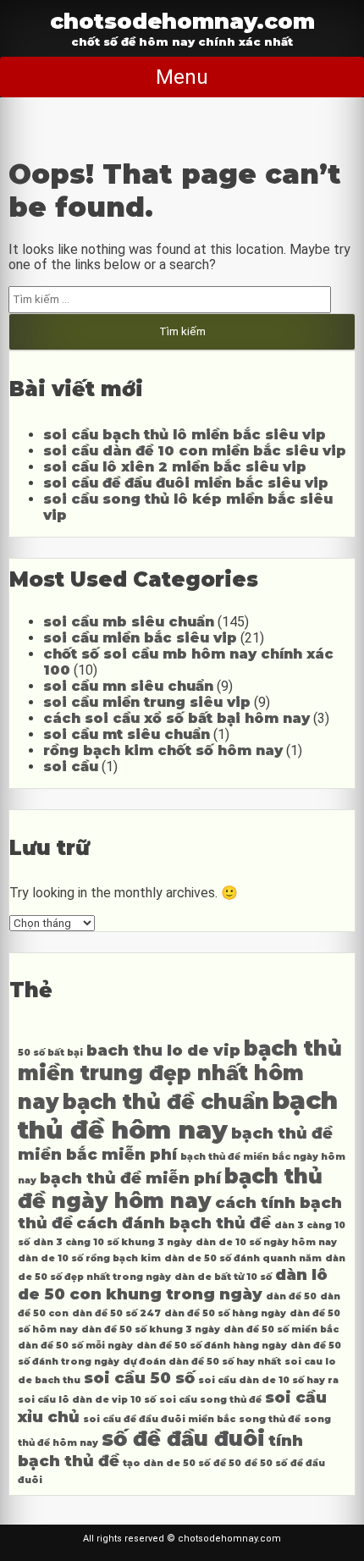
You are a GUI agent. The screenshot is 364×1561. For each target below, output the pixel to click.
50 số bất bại (50, 1052)
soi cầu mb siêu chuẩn (128, 622)
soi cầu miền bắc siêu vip (140, 638)
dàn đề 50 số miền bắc (281, 1329)
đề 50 (227, 1463)
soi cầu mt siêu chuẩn (126, 734)
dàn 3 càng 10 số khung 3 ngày (112, 1242)
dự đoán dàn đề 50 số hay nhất (202, 1361)
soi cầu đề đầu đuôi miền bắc (159, 1419)
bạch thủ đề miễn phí (130, 1178)
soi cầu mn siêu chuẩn (128, 686)
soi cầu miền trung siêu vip (147, 702)
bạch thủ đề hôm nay (178, 1115)
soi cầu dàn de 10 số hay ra (268, 1380)
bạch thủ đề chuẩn (166, 1101)
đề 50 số (266, 1463)
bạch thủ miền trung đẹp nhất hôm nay (180, 1075)
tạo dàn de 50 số (166, 1463)
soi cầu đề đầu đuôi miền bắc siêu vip (185, 483)
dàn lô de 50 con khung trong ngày (173, 1284)
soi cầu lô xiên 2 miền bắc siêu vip (174, 467)
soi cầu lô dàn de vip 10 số (87, 1399)
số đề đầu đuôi (183, 1438)
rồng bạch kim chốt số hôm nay (163, 750)
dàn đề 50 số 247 (116, 1313)
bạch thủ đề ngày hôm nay (170, 1188)
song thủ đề (270, 1419)
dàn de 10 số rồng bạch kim (89, 1258)
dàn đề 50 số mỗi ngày (75, 1345)
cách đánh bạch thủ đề (173, 1223)
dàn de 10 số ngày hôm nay (266, 1242)
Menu (182, 77)
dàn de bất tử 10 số (223, 1276)
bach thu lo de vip (163, 1050)
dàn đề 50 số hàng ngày (225, 1313)
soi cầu (70, 766)
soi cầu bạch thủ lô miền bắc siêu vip (184, 435)
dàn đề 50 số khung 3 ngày (150, 1329)
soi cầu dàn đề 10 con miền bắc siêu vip (194, 451)
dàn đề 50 (291, 1296)
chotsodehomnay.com (182, 21)
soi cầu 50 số (139, 1377)
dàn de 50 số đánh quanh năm (243, 1258)
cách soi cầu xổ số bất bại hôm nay (176, 718)
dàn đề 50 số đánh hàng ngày (211, 1345)
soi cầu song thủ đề (210, 1399)
